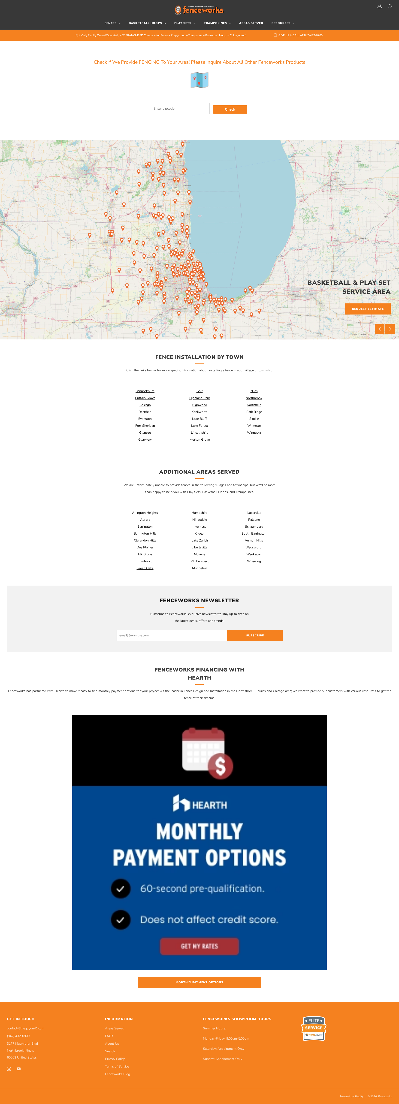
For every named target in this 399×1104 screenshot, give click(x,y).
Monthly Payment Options (199, 982)
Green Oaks (145, 568)
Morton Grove (200, 439)
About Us (112, 1043)
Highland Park (199, 398)
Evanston (145, 419)
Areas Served (114, 1028)
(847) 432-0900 (18, 1036)
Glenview (145, 439)
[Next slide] (390, 329)
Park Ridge (254, 412)
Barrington (145, 526)
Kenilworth (200, 412)
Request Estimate (368, 309)
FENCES (111, 23)
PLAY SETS (182, 23)
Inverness (199, 526)
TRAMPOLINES (215, 23)
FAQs (109, 1036)
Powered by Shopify (351, 1096)
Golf (199, 391)
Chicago (145, 405)
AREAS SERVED (251, 23)
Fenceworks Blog (117, 1074)
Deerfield (145, 412)
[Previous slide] (379, 329)
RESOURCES (281, 23)
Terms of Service (117, 1066)
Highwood (199, 405)
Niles (254, 391)
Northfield (254, 405)
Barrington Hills (145, 533)
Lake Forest (199, 425)
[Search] (389, 6)
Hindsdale (199, 519)
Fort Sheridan (145, 425)
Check (230, 109)
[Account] (379, 6)
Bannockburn (145, 391)
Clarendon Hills (145, 540)
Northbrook (254, 398)
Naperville (254, 513)
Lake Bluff (199, 419)
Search (110, 1051)
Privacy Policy (115, 1059)
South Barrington (254, 533)
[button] (197, 333)
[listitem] (161, 35)
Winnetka (254, 432)
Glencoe (145, 432)
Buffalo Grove (145, 398)
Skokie (254, 419)
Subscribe (255, 635)
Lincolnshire (199, 432)
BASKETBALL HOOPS (145, 23)
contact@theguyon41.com (25, 1028)
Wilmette (254, 425)
